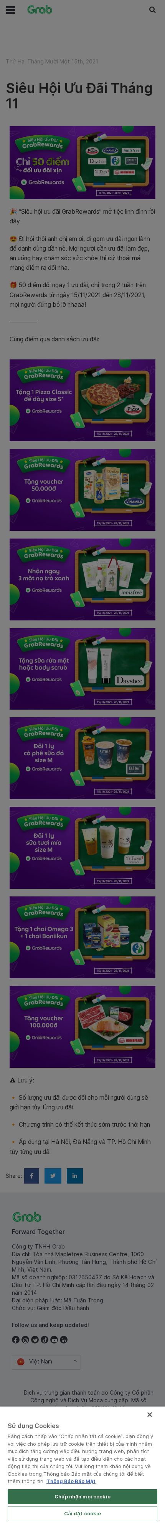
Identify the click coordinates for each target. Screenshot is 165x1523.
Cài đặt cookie (82, 1513)
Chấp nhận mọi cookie (82, 1496)
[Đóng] (149, 1414)
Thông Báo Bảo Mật (71, 1481)
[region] (82, 1465)
